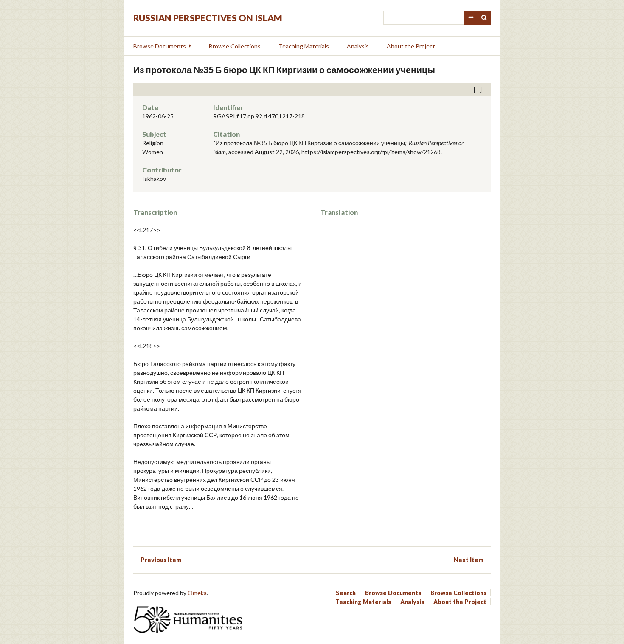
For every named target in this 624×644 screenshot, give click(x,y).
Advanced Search (471, 18)
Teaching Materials (303, 46)
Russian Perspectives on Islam (207, 17)
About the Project (411, 46)
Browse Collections (235, 46)
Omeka (197, 592)
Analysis (358, 46)
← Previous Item (157, 559)
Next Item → (472, 559)
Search (484, 18)
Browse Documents (159, 46)
